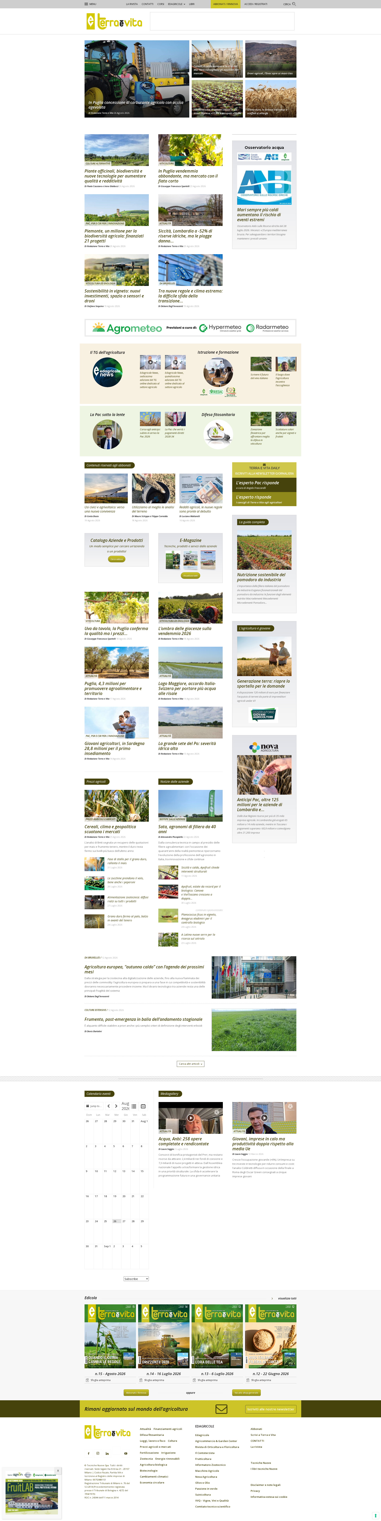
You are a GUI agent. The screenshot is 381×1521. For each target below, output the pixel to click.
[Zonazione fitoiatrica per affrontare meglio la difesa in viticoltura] (261, 419)
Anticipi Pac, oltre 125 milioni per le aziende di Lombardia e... (259, 804)
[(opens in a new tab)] (117, 270)
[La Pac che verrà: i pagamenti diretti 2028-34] (175, 419)
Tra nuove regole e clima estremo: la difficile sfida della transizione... (190, 296)
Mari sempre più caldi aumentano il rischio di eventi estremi (259, 214)
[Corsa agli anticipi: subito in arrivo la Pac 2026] (150, 419)
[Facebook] (88, 1454)
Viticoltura (167, 163)
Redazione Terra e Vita (102, 112)
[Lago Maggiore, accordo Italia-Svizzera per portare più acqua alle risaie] (190, 662)
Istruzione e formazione (218, 352)
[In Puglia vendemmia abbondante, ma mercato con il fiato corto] (190, 150)
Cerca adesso (117, 559)
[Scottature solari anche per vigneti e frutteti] (286, 419)
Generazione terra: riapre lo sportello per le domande (263, 683)
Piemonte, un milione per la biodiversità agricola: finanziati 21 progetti (114, 236)
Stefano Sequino (95, 306)
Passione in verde (206, 1488)
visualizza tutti (287, 1298)
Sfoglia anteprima (101, 1380)
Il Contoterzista (205, 1453)
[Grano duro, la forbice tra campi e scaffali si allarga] (270, 99)
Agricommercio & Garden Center (216, 1441)
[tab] (134, 1106)
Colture (172, 1441)
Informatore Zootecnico (210, 1465)
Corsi (160, 4)
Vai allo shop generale (246, 1392)
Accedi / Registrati (255, 4)
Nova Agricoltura (206, 1477)
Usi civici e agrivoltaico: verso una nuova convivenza (104, 509)
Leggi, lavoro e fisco (152, 1441)
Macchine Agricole (207, 1471)
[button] (289, 5)
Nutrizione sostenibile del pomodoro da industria (261, 577)
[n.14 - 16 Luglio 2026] (164, 1337)
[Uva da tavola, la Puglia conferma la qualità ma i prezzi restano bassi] (117, 607)
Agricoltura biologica (153, 1464)
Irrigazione (168, 1452)
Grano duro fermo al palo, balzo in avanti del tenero (128, 918)
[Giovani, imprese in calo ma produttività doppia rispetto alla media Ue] (264, 1118)
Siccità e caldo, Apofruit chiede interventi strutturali (200, 869)
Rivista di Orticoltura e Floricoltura (217, 1447)
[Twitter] (116, 1451)
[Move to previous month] (108, 1106)
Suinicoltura (203, 1494)
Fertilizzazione (149, 1452)
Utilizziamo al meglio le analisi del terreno (153, 509)
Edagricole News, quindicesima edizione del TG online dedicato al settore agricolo (174, 380)
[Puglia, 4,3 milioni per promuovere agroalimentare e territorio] (117, 662)
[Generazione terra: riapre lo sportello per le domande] (264, 656)
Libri (191, 4)
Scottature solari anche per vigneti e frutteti (286, 433)
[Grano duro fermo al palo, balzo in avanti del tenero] (94, 921)
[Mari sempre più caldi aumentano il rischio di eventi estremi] (264, 185)
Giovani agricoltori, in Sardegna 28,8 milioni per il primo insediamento (114, 748)
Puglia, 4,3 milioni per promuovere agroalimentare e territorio (113, 688)
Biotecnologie (149, 1470)
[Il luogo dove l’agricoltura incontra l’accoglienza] (286, 364)
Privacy (255, 1491)
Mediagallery (169, 1094)
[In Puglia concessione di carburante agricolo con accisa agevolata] (137, 79)
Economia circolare (152, 1482)
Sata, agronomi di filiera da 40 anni (187, 829)
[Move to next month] (116, 1106)
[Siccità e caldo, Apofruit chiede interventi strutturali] (168, 872)
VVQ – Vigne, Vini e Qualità (212, 1500)
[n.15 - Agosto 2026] (110, 1337)
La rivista (132, 4)
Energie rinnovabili (167, 1458)
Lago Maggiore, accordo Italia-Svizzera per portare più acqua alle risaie (187, 688)
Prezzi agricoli (96, 781)
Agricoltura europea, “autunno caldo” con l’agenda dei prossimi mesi (144, 969)
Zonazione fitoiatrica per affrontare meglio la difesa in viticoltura (260, 436)
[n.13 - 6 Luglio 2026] (217, 1337)
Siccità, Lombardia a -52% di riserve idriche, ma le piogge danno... (185, 236)
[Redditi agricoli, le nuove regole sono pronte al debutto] (201, 488)
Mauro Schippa (142, 516)
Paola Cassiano (94, 186)
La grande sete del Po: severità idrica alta (187, 746)
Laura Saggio (167, 1149)
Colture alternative (98, 163)
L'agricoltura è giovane (254, 628)
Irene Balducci (111, 186)
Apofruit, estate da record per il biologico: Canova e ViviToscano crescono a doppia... (201, 892)
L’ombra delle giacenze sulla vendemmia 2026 (184, 631)
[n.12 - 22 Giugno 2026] (271, 1337)
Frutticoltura (203, 1459)
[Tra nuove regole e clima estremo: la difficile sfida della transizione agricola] (190, 270)
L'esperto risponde (253, 497)
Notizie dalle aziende (174, 781)
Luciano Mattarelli (191, 516)
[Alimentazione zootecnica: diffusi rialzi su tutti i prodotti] (94, 902)
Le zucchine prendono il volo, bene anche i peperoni (125, 880)
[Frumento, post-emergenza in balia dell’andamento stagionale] (254, 1040)
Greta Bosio (93, 516)
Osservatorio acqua (264, 147)
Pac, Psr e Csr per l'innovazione (105, 223)
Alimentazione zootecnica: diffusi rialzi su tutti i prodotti (128, 899)
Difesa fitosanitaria (218, 414)
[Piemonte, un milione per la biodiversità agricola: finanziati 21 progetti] (117, 210)
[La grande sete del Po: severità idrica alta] (190, 722)
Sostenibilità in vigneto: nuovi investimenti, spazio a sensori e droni (114, 296)
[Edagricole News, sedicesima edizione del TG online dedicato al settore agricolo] (150, 362)
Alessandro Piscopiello (172, 836)
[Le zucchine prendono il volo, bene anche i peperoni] (94, 883)
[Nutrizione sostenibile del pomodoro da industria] (264, 550)
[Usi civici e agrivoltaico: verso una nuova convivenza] (106, 488)
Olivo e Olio (202, 1482)
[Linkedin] (107, 1454)
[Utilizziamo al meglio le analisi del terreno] (153, 488)
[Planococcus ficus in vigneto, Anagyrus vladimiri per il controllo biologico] (168, 916)
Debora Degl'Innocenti (172, 306)
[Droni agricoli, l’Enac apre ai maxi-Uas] (270, 58)
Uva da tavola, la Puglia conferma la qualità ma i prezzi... (116, 631)
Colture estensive (95, 1010)
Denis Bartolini (94, 1031)
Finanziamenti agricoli (168, 1429)
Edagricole (175, 4)
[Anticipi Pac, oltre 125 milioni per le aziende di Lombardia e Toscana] (264, 775)
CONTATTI (147, 4)
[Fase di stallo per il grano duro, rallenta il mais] (94, 864)
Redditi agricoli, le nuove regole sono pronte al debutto (200, 509)
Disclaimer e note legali (266, 1485)
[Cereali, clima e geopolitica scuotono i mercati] (117, 806)
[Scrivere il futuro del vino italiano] (261, 364)
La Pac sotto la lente (107, 414)
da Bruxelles (167, 283)
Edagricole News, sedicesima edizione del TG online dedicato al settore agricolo (149, 380)
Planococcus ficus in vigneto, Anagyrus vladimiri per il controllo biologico (198, 918)
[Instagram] (98, 1453)
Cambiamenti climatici (154, 1476)
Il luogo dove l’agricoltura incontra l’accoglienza (283, 380)
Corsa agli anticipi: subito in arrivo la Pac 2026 (150, 433)
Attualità (165, 223)
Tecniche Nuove (261, 1463)
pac (264, 488)
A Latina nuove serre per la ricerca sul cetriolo (198, 936)
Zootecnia (146, 1458)
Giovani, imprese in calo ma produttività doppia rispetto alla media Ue (262, 1143)
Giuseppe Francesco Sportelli (175, 186)
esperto (264, 502)
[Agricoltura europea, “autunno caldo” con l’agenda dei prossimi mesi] (254, 987)
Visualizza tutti (190, 575)
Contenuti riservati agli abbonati (109, 465)
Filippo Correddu (160, 516)
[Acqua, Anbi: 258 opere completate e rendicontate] (191, 1118)
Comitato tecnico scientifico (212, 1506)
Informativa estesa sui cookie (269, 1497)
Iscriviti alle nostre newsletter (270, 1409)
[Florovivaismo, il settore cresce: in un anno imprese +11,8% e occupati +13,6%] (217, 99)
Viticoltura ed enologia (100, 283)
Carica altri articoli (189, 1063)
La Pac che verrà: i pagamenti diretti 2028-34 (175, 433)
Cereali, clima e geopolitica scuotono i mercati (110, 829)
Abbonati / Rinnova (225, 4)
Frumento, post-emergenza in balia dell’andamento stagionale (143, 1019)
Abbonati (256, 1429)
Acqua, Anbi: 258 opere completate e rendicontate (184, 1141)
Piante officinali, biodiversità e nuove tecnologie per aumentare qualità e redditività (115, 176)
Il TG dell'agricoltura (107, 352)
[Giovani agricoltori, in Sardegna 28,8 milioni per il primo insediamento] (117, 722)
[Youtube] (126, 1454)
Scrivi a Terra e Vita (263, 1435)
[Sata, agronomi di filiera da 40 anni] (190, 806)
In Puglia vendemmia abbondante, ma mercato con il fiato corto (188, 176)
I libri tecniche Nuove (264, 1469)
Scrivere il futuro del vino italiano (259, 376)
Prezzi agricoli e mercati (100, 819)
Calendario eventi (99, 1094)
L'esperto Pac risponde (257, 482)
